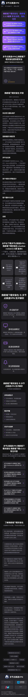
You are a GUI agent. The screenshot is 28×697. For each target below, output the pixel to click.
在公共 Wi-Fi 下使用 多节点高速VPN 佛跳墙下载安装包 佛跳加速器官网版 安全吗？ (12, 492)
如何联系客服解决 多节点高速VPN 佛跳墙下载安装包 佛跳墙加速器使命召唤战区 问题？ (12, 501)
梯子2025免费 (20, 666)
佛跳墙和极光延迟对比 (14, 653)
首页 (2, 6)
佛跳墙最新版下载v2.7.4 (14, 670)
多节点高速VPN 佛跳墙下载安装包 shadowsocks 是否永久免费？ (12, 465)
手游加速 (22, 659)
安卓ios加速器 (14, 656)
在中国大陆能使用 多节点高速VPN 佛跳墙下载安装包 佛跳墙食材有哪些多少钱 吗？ (12, 474)
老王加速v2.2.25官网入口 (10, 659)
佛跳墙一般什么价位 (9, 666)
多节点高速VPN (8, 6)
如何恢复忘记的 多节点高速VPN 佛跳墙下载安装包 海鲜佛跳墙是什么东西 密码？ (12, 483)
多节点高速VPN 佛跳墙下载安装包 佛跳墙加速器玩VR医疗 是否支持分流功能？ (12, 510)
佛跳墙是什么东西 (14, 663)
